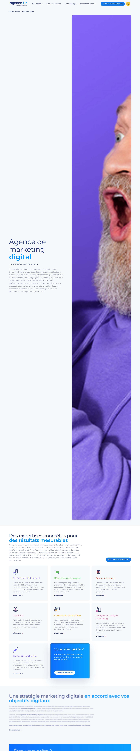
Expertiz (18, 11)
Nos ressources (87, 4)
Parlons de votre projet (113, 4)
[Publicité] (28, 622)
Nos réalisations (54, 4)
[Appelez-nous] (128, 4)
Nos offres (36, 4)
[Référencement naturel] (28, 583)
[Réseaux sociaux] (111, 583)
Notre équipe (70, 4)
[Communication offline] (70, 622)
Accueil (11, 11)
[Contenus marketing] (28, 661)
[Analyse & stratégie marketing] (111, 622)
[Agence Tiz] (18, 4)
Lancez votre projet (65, 672)
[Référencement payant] (70, 583)
